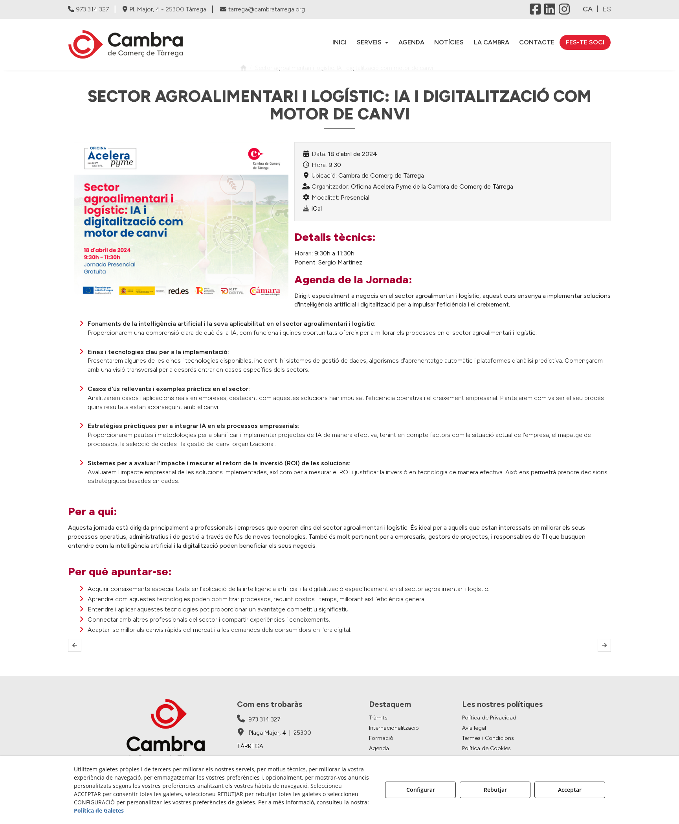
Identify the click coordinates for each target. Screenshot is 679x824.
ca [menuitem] (588, 9)
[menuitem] (340, 42)
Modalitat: (325, 197)
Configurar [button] (420, 789)
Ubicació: (324, 175)
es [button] (606, 9)
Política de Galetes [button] (99, 810)
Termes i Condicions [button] (488, 738)
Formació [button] (381, 738)
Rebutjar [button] (495, 789)
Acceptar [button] (570, 789)
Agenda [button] (379, 748)
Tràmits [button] (378, 717)
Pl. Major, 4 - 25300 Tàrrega (167, 9)
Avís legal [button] (474, 728)
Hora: (319, 165)
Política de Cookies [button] (486, 748)
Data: (319, 154)
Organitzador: (330, 186)
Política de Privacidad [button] (489, 717)
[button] (131, 44)
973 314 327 (92, 9)
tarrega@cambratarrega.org (266, 9)
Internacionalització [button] (394, 728)
